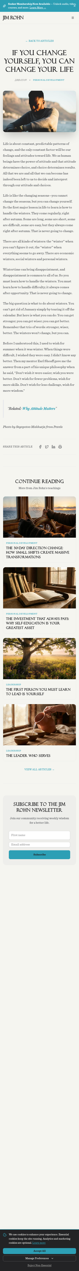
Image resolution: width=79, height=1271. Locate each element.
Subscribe (39, 854)
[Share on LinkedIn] (53, 447)
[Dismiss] (74, 6)
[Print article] (60, 447)
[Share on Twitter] (47, 447)
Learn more (39, 1243)
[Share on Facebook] (40, 447)
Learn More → (38, 7)
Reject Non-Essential (39, 1265)
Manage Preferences (37, 1258)
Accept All (39, 1251)
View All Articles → (39, 769)
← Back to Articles (39, 41)
